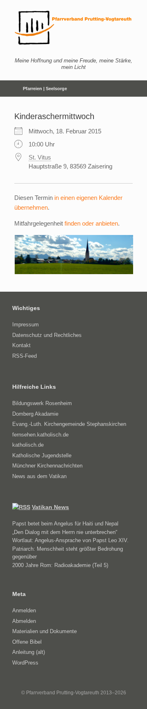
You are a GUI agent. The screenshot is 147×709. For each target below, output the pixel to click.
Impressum (25, 324)
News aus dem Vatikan (39, 476)
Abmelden (24, 621)
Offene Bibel (27, 642)
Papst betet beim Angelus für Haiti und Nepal (65, 524)
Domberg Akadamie (35, 414)
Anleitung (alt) (28, 652)
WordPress (25, 663)
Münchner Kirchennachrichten (47, 466)
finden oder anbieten (91, 223)
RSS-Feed (24, 356)
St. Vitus (40, 157)
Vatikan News (50, 507)
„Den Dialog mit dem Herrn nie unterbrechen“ (64, 532)
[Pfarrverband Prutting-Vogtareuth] (73, 27)
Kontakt (21, 345)
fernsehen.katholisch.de (40, 435)
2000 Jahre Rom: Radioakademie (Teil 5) (60, 565)
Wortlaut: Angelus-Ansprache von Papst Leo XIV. (70, 540)
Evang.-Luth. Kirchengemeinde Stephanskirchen (69, 424)
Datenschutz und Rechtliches (47, 335)
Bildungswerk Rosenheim (42, 403)
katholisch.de (28, 445)
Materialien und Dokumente (44, 631)
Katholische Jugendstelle (41, 455)
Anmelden (24, 610)
